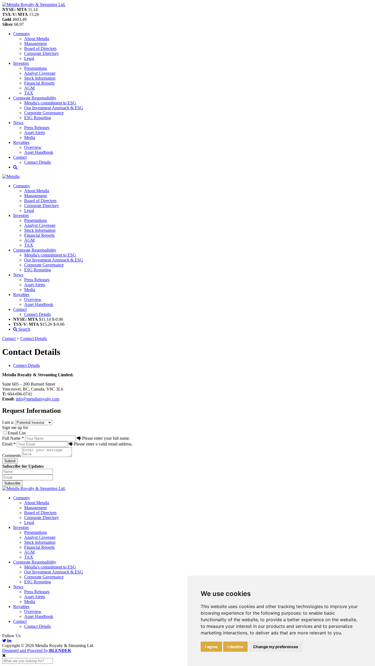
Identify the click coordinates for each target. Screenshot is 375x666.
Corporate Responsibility (34, 562)
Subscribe (12, 483)
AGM (29, 552)
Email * (9, 444)
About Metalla (36, 502)
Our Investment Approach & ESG (53, 572)
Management (35, 507)
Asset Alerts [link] (34, 132)
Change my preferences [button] (275, 646)
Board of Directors (40, 512)
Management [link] (35, 43)
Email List (17, 433)
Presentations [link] (35, 68)
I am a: (8, 422)
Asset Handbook (38, 616)
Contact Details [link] (37, 162)
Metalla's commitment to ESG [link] (50, 103)
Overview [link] (32, 147)
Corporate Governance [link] (44, 112)
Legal (29, 522)
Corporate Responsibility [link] (34, 98)
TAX (28, 557)
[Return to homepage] (10, 176)
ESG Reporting (37, 581)
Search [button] (23, 329)
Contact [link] (20, 157)
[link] (34, 488)
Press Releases (36, 591)
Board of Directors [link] (40, 48)
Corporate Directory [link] (41, 53)
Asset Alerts (34, 596)
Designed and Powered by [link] (36, 650)
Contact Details (33, 338)
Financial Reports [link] (39, 83)
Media (29, 601)
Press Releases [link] (36, 127)
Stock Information (39, 542)
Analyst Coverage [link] (39, 73)
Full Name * (13, 438)
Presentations (35, 532)
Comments (11, 455)
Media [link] (29, 137)
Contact (9, 338)
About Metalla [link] (36, 38)
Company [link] (21, 33)
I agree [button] (211, 646)
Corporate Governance (44, 577)
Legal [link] (29, 58)
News (18, 586)
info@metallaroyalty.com (37, 399)
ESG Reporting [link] (37, 117)
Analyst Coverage (39, 537)
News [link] (18, 122)
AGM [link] (29, 88)
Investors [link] (21, 63)
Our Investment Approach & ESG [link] (53, 107)
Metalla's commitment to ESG (50, 567)
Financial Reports (39, 547)
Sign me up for (15, 427)
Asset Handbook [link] (38, 152)
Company (21, 497)
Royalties (21, 606)
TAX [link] (28, 93)
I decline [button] (235, 646)
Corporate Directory (41, 517)
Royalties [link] (21, 142)
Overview (32, 611)
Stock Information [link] (39, 78)
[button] (34, 4)
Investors (21, 527)
